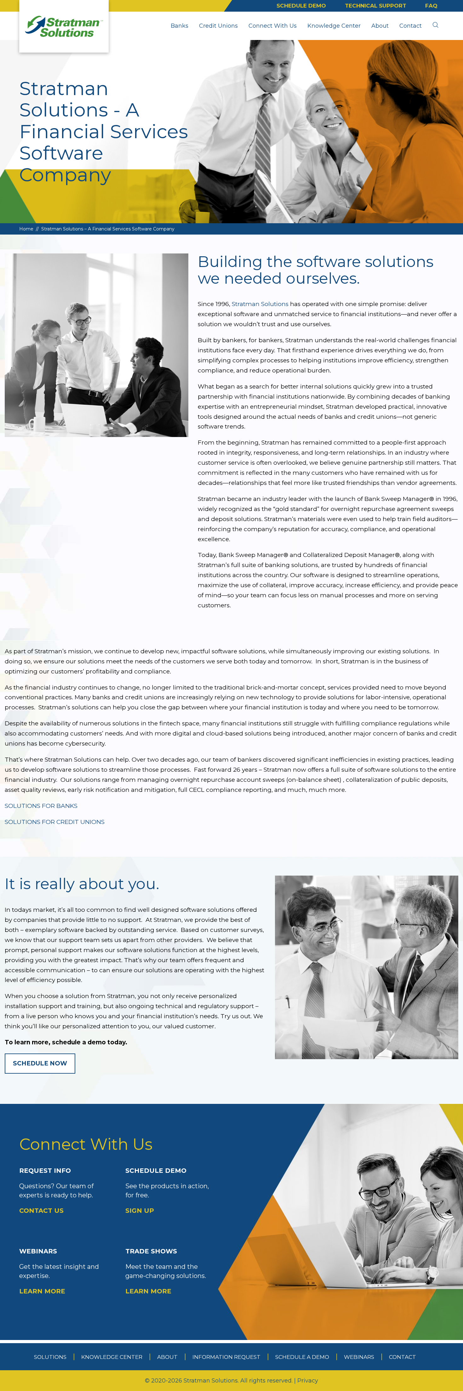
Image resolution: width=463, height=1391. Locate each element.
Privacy (307, 1380)
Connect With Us (273, 25)
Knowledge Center (334, 25)
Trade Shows (165, 1271)
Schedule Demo (301, 6)
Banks (179, 25)
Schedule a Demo (302, 1357)
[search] (435, 26)
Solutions (50, 1357)
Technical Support (375, 6)
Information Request (226, 1357)
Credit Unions (218, 25)
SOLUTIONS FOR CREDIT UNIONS (55, 822)
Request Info (56, 1190)
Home (26, 229)
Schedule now (40, 1063)
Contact (410, 25)
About (380, 25)
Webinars (59, 1271)
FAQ (431, 6)
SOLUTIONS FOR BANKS (41, 805)
